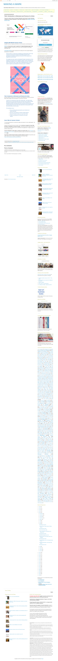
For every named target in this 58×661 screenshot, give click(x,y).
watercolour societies (48, 496)
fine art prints (40, 440)
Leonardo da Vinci (50, 365)
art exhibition (45, 405)
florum (45, 440)
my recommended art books (42, 222)
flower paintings (41, 441)
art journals (50, 407)
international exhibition (42, 448)
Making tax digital (41, 282)
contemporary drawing (41, 424)
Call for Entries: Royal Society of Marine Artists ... (45, 527)
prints (38, 481)
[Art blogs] (42, 72)
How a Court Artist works (43, 529)
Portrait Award (44, 372)
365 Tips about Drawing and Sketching (44, 162)
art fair (52, 405)
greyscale (47, 443)
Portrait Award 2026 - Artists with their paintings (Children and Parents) (47, 180)
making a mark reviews (47, 458)
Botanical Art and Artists (20, 11)
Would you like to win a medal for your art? (47, 207)
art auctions (48, 399)
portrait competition (46, 476)
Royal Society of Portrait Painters (43, 381)
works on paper (40, 502)
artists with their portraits (41, 417)
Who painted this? (35, 11)
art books (48, 401)
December (41, 513)
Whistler (50, 395)
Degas (45, 357)
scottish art (50, 484)
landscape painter (49, 452)
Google (48, 359)
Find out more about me (41, 129)
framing (52, 441)
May (40, 523)
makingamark (40, 459)
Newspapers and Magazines (48, 370)
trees (38, 495)
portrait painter (45, 477)
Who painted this (40, 396)
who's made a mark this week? (45, 499)
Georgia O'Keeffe (43, 359)
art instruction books (43, 407)
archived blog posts (42, 224)
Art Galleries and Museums (45, 351)
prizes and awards (48, 481)
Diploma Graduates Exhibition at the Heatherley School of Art (47, 184)
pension (30, 142)
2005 (40, 575)
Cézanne (46, 356)
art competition (41, 403)
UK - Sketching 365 (41, 579)
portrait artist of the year (47, 475)
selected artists (50, 485)
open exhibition (48, 465)
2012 (40, 565)
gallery (40, 442)
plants (38, 474)
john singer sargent (50, 449)
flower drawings (50, 440)
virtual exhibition (44, 495)
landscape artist (45, 451)
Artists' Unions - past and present (44, 283)
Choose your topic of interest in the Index (44, 274)
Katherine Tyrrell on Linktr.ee (43, 134)
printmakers (44, 480)
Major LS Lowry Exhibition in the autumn (47, 198)
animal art (39, 398)
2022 (40, 512)
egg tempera (40, 434)
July (40, 520)
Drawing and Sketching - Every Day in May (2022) (45, 543)
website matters (47, 497)
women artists (45, 500)
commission (44, 423)
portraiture (45, 478)
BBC (39, 353)
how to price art (44, 446)
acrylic (45, 397)
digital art (51, 427)
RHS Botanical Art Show (45, 373)
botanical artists (49, 420)
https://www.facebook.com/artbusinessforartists (12, 137)
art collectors (49, 402)
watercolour (40, 496)
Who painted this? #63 (42, 544)
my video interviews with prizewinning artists (44, 223)
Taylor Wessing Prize (44, 391)
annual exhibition (46, 398)
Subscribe (45, 44)
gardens (44, 442)
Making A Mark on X (41, 137)
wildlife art (39, 500)
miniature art (46, 461)
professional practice (48, 482)
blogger (39, 419)
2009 (40, 569)
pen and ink (44, 471)
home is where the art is (41, 444)
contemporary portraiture (43, 425)
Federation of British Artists (48, 358)
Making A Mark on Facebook (43, 135)
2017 (39, 558)
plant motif (50, 473)
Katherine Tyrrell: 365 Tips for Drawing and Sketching (45, 585)
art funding (45, 406)
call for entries (42, 421)
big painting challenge (44, 418)
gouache (39, 443)
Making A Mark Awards (49, 367)
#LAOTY (39, 349)
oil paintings (41, 465)
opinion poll (39, 466)
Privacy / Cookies (50, 11)
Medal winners (41, 368)
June (40, 522)
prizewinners (40, 482)
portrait (39, 475)
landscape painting (43, 454)
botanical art (40, 420)
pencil (49, 471)
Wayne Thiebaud (45, 395)
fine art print (50, 439)
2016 (40, 559)
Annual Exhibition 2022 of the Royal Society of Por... (46, 540)
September (41, 517)
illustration (39, 447)
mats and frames (40, 461)
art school (45, 410)
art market (44, 408)
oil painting (51, 464)
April (40, 546)
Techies (50, 391)
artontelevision (49, 417)
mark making (50, 460)
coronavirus (48, 426)
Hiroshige (44, 360)
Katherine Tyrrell (46, 364)
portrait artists (40, 476)
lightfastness (43, 456)
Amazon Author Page (42, 140)
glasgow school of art (49, 442)
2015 (40, 560)
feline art (43, 438)
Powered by (43, 47)
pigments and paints (50, 472)
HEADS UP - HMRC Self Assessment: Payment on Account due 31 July (47, 175)
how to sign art (50, 446)
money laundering (46, 462)
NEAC (42, 369)
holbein (51, 443)
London (40, 366)
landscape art (40, 451)
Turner (49, 393)
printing (40, 480)
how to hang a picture (46, 445)
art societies (42, 411)
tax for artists (44, 492)
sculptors (39, 485)
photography (42, 472)
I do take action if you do (48, 103)
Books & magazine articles (27, 11)
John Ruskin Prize (40, 364)
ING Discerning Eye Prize (42, 361)
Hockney (48, 360)
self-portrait (47, 486)
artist (50, 414)
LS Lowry (45, 365)
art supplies (43, 412)
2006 (40, 573)
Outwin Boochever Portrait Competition (44, 371)
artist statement (47, 415)
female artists (49, 438)
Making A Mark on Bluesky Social (43, 136)
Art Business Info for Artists (9, 131)
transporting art (40, 494)
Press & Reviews (41, 11)
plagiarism (40, 473)
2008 (40, 570)
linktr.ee (49, 127)
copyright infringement (41, 426)
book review (49, 419)
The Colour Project (6, 11)
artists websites (49, 416)
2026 (40, 506)
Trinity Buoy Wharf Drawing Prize (42, 393)
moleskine (40, 462)
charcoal (42, 422)
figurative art (40, 439)
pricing (43, 479)
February (41, 549)
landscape (49, 450)
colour (46, 422)
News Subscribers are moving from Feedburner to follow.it (46, 280)
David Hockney (41, 357)
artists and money (43, 416)
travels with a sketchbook (47, 494)
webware (39, 498)
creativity (41, 427)
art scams (41, 410)
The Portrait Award (41, 392)
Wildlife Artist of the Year (49, 396)
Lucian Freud (47, 366)
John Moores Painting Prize (47, 363)
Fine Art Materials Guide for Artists (44, 163)
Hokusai (51, 360)
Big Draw (49, 354)
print (46, 479)
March (41, 547)
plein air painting (49, 474)
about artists (41, 397)
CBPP (47, 355)
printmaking (50, 480)
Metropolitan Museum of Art (48, 368)
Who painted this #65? (42, 533)
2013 (40, 563)
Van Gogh (46, 394)
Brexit (38, 355)
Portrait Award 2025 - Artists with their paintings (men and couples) (47, 212)
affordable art (50, 397)
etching (52, 434)
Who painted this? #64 (42, 538)
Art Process (51, 351)
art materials (50, 408)
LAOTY (41, 365)
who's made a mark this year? (46, 499)
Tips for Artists (41, 165)
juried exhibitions (42, 450)
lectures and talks (26, 142)
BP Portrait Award (45, 353)
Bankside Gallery (43, 354)
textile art (48, 492)
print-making (51, 479)
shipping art (49, 487)
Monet (39, 369)
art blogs (42, 401)
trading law (49, 493)
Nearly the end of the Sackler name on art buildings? (45, 537)
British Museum (43, 355)
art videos (44, 414)
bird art (51, 418)
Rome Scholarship (42, 374)
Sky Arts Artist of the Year (43, 384)
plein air (42, 474)
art (52, 398)
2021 (40, 552)
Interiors (50, 361)
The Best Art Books (13, 11)
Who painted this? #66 (42, 528)
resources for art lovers (49, 483)
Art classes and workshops (44, 352)
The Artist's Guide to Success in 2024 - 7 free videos (45, 278)
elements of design (46, 434)
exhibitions (39, 437)
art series (49, 410)
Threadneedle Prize (48, 392)
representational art (41, 483)
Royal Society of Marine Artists (48, 378)
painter (45, 466)
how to (47, 444)
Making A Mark (41, 158)
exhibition (42, 435)
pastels (39, 471)
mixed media (51, 461)
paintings (49, 469)
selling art (43, 487)
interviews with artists (41, 449)
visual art (50, 495)
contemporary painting (49, 424)
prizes (42, 481)
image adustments (45, 447)
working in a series (41, 501)
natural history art (47, 463)
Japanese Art (47, 362)
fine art (45, 439)
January (41, 550)
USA (52, 393)
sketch (43, 488)
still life (39, 492)
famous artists (45, 437)
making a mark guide (43, 457)
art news (39, 409)
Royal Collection (41, 375)
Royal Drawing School (48, 375)
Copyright (45, 11)
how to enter (40, 445)
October (41, 516)
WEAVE (5, 46)
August (41, 519)
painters (49, 466)
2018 (40, 556)
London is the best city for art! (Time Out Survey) (47, 203)
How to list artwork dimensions (47, 169)
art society (47, 411)
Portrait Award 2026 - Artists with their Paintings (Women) (47, 193)
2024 (40, 509)
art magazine (39, 408)
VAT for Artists (41, 394)
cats (48, 421)
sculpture (44, 485)
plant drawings (45, 473)
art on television (46, 409)
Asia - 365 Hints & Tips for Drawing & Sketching (44, 583)
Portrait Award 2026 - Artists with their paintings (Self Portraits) (47, 189)
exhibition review (46, 436)
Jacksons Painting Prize (41, 362)
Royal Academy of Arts (49, 374)
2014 (40, 562)
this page (31, 130)
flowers (47, 441)
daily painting (46, 427)
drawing (45, 428)
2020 (40, 553)
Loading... (39, 313)
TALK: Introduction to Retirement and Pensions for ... (45, 532)
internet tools (49, 448)
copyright (50, 425)
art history (51, 406)
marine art (44, 460)
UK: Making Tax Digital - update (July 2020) (45, 284)
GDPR (38, 359)
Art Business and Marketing (12, 142)
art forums (40, 406)
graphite (43, 443)
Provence (49, 372)
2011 (40, 566)
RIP (50, 373)
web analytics (40, 497)
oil (46, 464)
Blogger (42, 658)
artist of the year (40, 415)
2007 (39, 572)
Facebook (40, 358)
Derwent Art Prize (50, 357)
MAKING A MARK (13, 4)
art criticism (48, 403)
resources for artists (42, 484)
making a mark (50, 456)
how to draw (51, 444)
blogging (43, 419)
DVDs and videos (50, 356)
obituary (43, 464)
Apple (41, 349)
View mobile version (20, 176)
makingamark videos (46, 459)
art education (46, 404)
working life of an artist (48, 501)
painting (39, 467)
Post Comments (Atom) (12, 179)
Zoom (32, 142)
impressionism (51, 447)
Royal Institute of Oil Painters (42, 376)
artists (52, 415)
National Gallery (47, 369)
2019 (40, 555)
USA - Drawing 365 (41, 580)
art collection (43, 402)
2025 (40, 508)
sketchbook (49, 488)
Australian (51, 352)
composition (50, 423)
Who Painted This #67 (42, 524)
